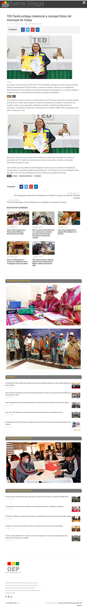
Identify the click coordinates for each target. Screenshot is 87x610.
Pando (40, 24)
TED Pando (37, 176)
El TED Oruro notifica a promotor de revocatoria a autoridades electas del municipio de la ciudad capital (38, 516)
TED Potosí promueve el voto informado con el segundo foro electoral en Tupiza (36, 202)
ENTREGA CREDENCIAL (25, 176)
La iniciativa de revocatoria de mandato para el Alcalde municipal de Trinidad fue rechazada (34, 506)
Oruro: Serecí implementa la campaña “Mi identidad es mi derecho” (67, 232)
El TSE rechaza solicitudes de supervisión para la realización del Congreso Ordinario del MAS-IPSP (36, 497)
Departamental (33, 24)
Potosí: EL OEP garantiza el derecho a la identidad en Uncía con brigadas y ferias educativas (17, 261)
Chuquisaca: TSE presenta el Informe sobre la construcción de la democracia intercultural (33, 526)
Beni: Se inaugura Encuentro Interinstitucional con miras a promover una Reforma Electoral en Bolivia (37, 402)
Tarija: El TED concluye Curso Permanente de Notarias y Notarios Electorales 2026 (16, 232)
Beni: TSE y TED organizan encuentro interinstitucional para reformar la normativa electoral (33, 412)
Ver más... (78, 430)
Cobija (15, 176)
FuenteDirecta (11, 603)
